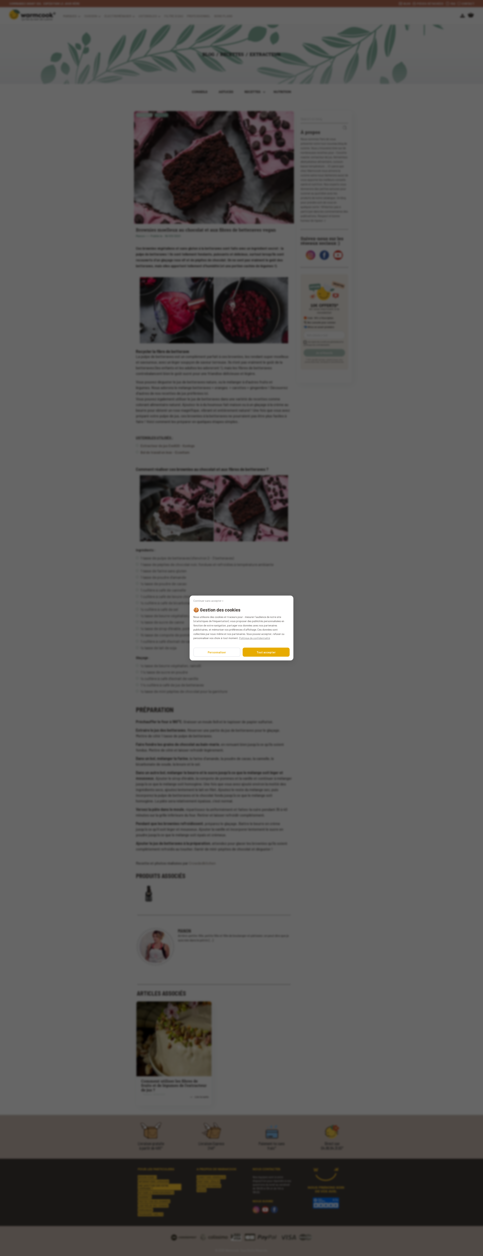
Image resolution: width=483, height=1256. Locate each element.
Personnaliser (217, 652)
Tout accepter (266, 652)
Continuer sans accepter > (208, 600)
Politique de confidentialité (254, 638)
